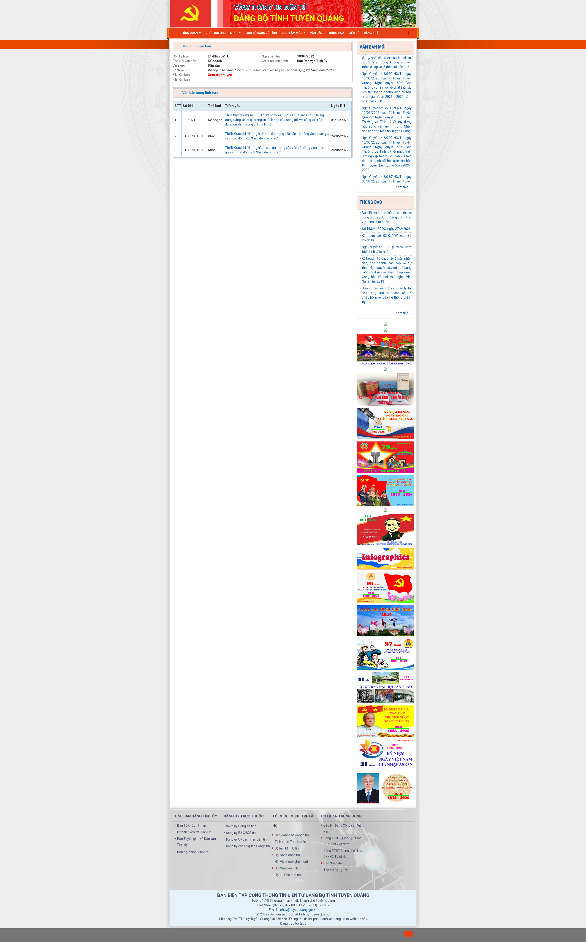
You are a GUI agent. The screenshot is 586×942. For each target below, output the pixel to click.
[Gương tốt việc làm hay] (385, 330)
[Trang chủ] (175, 33)
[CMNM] (385, 529)
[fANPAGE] (385, 620)
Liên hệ (354, 33)
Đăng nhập (372, 33)
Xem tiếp (402, 187)
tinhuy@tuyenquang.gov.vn (297, 910)
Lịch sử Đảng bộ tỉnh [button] (261, 33)
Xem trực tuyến (220, 75)
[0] (385, 510)
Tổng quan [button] (189, 33)
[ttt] (385, 654)
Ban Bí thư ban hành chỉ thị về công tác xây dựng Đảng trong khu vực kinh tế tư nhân (387, 217)
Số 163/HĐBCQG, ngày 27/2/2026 (386, 229)
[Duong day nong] (385, 369)
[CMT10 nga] (385, 389)
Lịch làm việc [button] (292, 33)
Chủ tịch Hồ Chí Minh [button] (222, 33)
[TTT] (385, 423)
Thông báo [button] (335, 33)
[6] (385, 558)
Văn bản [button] (316, 33)
